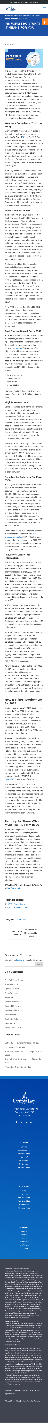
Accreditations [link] (24, 1235)
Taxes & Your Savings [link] (14, 1028)
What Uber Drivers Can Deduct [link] (18, 1067)
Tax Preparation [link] (24, 1154)
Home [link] (9, 15)
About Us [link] (24, 1231)
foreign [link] (19, 348)
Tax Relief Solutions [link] (13, 1019)
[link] (45, 21)
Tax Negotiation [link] (24, 1150)
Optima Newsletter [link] (13, 988)
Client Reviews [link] (24, 1242)
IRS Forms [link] (24, 1194)
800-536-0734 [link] (24, 1116)
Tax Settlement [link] (24, 1164)
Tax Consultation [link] (24, 1147)
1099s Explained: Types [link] (17, 907)
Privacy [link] (7, 1401)
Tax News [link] (17, 15)
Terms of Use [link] (15, 1401)
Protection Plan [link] (24, 1168)
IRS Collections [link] (11, 984)
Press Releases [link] (11, 993)
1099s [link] (25, 137)
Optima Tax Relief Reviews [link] (30, 1401)
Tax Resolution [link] (24, 1161)
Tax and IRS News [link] (13, 1006)
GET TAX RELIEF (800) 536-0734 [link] (24, 2)
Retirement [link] (10, 997)
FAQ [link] (24, 1191)
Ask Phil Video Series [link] (14, 980)
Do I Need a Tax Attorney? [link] (16, 1047)
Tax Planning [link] (10, 1015)
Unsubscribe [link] (24, 1205)
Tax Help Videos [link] (12, 1010)
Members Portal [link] (24, 1208)
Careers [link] (24, 1238)
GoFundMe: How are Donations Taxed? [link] (22, 1043)
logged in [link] (20, 960)
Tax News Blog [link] (24, 1201)
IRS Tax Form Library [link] (16, 904)
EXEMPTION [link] (10, 779)
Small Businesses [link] (12, 1002)
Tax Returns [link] (26, 15)
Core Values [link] (24, 1245)
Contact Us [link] (24, 1249)
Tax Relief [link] (24, 1157)
